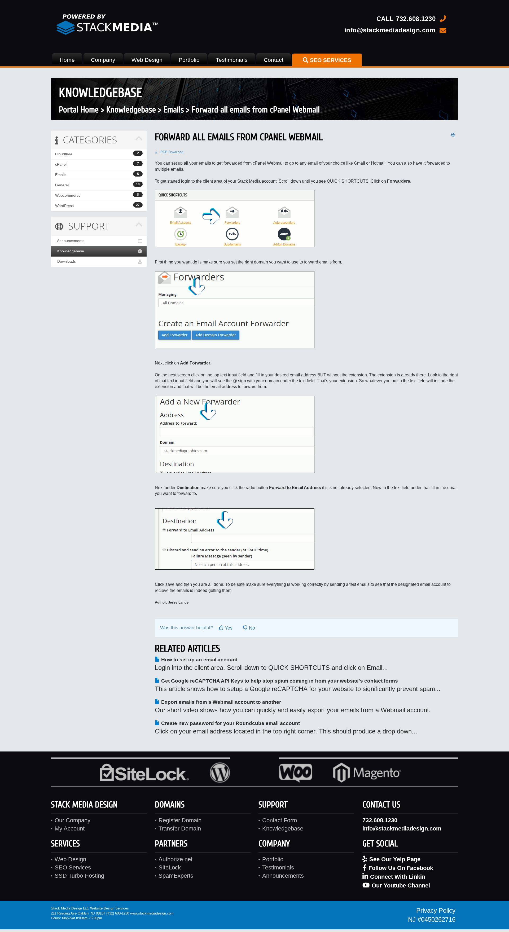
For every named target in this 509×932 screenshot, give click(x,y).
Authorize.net (175, 859)
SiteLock (170, 867)
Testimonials (232, 60)
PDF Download (171, 152)
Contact (273, 60)
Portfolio (189, 60)
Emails (174, 110)
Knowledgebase (131, 110)
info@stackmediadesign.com (390, 30)
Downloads (65, 261)
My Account (70, 828)
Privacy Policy (435, 910)
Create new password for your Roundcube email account (230, 723)
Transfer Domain (180, 828)
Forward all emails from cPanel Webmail (256, 110)
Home (67, 60)
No (251, 628)
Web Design (147, 60)
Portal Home (79, 110)
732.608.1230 (416, 18)
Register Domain (180, 820)
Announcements (69, 241)
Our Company (72, 820)
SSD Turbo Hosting (79, 875)
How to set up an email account (199, 659)
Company (103, 60)
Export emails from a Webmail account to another (220, 702)
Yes (227, 628)
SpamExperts (176, 875)
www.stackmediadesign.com (152, 913)
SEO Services (73, 867)
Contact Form (279, 820)
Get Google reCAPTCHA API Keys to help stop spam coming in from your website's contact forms (279, 681)
